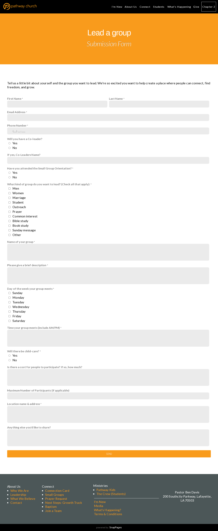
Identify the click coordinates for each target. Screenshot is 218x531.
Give (196, 6)
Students (159, 6)
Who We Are (19, 490)
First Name (14, 98)
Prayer (17, 211)
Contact (16, 502)
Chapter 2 (208, 6)
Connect (145, 6)
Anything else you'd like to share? (29, 427)
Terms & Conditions (108, 514)
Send (109, 453)
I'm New (117, 6)
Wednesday (20, 307)
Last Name (116, 98)
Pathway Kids (105, 490)
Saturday (18, 321)
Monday (18, 297)
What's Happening (179, 6)
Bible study (20, 221)
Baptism (51, 506)
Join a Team (53, 511)
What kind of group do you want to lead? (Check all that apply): (48, 184)
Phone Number (16, 125)
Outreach (19, 207)
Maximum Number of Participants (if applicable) (38, 390)
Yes (14, 143)
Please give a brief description (26, 265)
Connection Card (57, 490)
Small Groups (54, 494)
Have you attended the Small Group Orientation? (39, 168)
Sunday (17, 293)
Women (18, 193)
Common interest (25, 216)
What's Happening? (107, 510)
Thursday (19, 311)
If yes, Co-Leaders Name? (23, 154)
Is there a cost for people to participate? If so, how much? (44, 367)
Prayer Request (56, 498)
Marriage (19, 198)
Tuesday (18, 302)
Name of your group (20, 242)
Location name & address (23, 404)
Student (18, 202)
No (14, 148)
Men (15, 188)
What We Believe (22, 498)
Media (98, 506)
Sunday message (24, 230)
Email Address (16, 112)
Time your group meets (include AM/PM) (33, 327)
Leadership (18, 494)
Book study (20, 225)
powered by (109, 527)
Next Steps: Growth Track (63, 502)
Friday (16, 316)
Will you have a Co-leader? (24, 139)
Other (16, 235)
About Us (131, 6)
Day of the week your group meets (30, 288)
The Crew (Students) (111, 494)
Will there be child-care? (23, 351)
